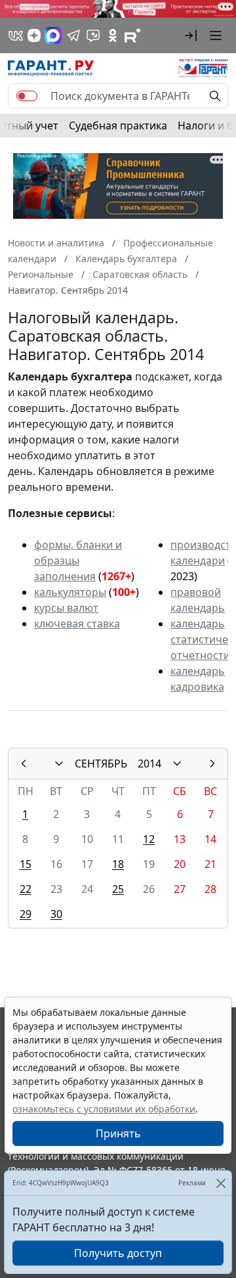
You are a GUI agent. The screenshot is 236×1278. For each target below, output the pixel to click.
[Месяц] (59, 763)
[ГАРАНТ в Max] (53, 35)
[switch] (26, 96)
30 (56, 914)
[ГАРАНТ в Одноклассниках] (113, 35)
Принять (118, 1133)
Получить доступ (118, 1253)
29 (25, 914)
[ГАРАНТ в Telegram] (73, 35)
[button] (190, 35)
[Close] (220, 1183)
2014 (149, 763)
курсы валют (66, 608)
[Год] (177, 763)
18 (118, 864)
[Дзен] (34, 35)
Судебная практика (118, 125)
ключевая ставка (77, 623)
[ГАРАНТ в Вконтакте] (16, 35)
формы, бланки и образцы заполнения (78, 560)
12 (149, 839)
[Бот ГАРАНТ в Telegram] (93, 35)
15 (25, 864)
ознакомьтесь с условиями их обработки (103, 1109)
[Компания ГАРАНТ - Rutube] (132, 35)
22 (25, 889)
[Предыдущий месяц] (23, 763)
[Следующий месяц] (212, 763)
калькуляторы (70, 592)
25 (118, 889)
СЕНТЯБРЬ (101, 763)
